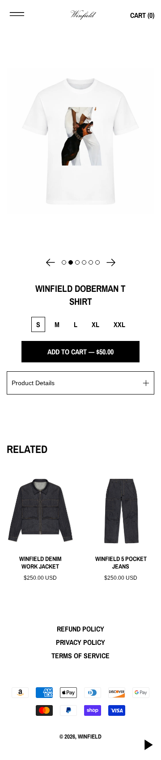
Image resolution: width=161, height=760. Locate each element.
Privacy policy (80, 642)
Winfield (90, 736)
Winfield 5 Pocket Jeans (121, 562)
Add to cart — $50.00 (80, 352)
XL (95, 324)
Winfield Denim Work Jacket (40, 562)
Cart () (142, 15)
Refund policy (80, 629)
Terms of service (80, 655)
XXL (119, 324)
